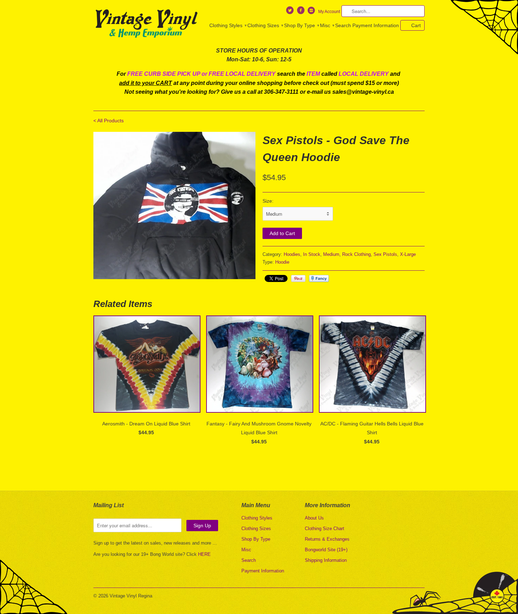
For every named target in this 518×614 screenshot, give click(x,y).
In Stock (311, 254)
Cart (416, 25)
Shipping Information (326, 560)
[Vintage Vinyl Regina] (146, 24)
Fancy (319, 278)
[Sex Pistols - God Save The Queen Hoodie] (174, 205)
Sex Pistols (385, 254)
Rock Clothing (356, 254)
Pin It (298, 278)
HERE (204, 554)
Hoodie (282, 262)
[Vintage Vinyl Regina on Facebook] (301, 12)
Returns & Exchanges (327, 539)
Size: (268, 201)
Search (343, 25)
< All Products (108, 120)
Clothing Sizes (265, 25)
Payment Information (375, 25)
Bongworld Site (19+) (326, 549)
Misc (327, 25)
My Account (329, 11)
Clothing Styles (227, 25)
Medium (331, 254)
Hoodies (292, 254)
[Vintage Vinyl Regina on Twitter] (290, 12)
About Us (314, 518)
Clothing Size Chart (324, 528)
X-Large (408, 254)
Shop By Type (301, 25)
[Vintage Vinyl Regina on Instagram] (312, 12)
